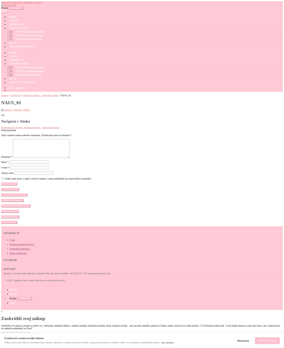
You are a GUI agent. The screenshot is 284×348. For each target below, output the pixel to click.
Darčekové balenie (10, 217)
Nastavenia (243, 341)
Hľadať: (5, 8)
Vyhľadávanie (16, 8)
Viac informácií (167, 342)
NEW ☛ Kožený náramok (28, 39)
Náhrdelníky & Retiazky (12, 200)
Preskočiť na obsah (32, 2)
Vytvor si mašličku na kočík (14, 195)
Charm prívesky (9, 222)
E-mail (5, 167)
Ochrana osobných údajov (21, 244)
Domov (4, 95)
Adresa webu (7, 173)
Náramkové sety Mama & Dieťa (15, 206)
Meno (4, 162)
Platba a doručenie (18, 253)
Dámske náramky (9, 211)
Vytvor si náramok (10, 189)
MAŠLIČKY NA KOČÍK (22, 46)
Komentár (6, 157)
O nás (12, 240)
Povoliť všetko (267, 341)
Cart (12, 303)
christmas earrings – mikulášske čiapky (41, 95)
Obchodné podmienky (19, 249)
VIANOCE (15, 95)
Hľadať (13, 294)
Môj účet (13, 289)
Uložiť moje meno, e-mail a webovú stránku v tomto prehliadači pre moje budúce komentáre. (48, 178)
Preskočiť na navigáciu (12, 2)
